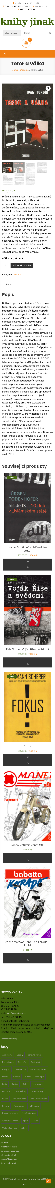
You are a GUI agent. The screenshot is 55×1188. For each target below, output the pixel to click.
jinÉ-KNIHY (5, 1142)
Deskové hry (20, 1069)
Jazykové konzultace (9, 1159)
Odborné (24, 70)
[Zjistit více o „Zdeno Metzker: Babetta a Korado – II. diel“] (28, 954)
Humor (28, 1076)
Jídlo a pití (39, 1076)
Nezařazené (37, 1084)
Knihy (25, 1084)
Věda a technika (9, 1128)
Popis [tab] (9, 284)
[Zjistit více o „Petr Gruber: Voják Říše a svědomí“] (28, 658)
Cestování (35, 1062)
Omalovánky (20, 1091)
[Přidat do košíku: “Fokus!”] (28, 757)
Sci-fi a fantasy (29, 1113)
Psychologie (19, 1106)
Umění (35, 1120)
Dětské (5, 1076)
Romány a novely (10, 1113)
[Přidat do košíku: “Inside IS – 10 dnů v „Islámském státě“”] (28, 562)
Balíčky (20, 1055)
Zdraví (24, 1128)
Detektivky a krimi (38, 1069)
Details (27, 568)
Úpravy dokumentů (8, 1163)
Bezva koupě (8, 1062)
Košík (32, 1183)
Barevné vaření (34, 1055)
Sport (25, 1120)
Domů (15, 70)
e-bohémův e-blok (8, 1155)
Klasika (15, 1084)
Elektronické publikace (10, 1151)
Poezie (5, 1098)
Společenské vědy (10, 1120)
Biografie (22, 1062)
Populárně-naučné (39, 1098)
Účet (25, 1183)
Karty (4, 1084)
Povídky (5, 1106)
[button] (48, 88)
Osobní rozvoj (37, 1091)
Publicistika (34, 1106)
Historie (16, 1076)
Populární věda (19, 1098)
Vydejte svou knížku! (9, 1147)
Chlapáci (6, 1069)
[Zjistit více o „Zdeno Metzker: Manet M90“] (28, 854)
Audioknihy (7, 1055)
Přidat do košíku (22, 265)
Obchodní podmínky (9, 1039)
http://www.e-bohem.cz (16, 1013)
